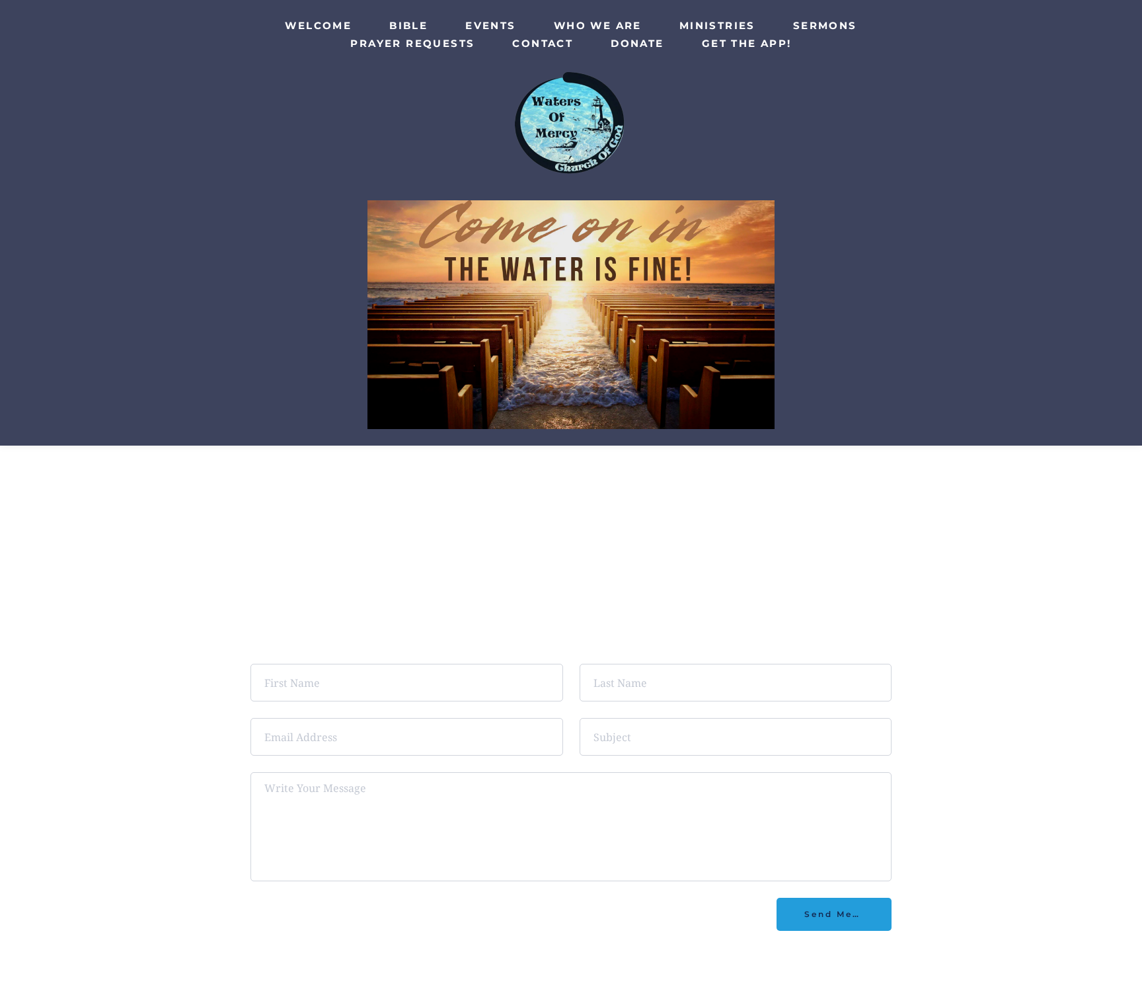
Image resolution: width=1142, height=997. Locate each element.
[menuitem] (318, 25)
